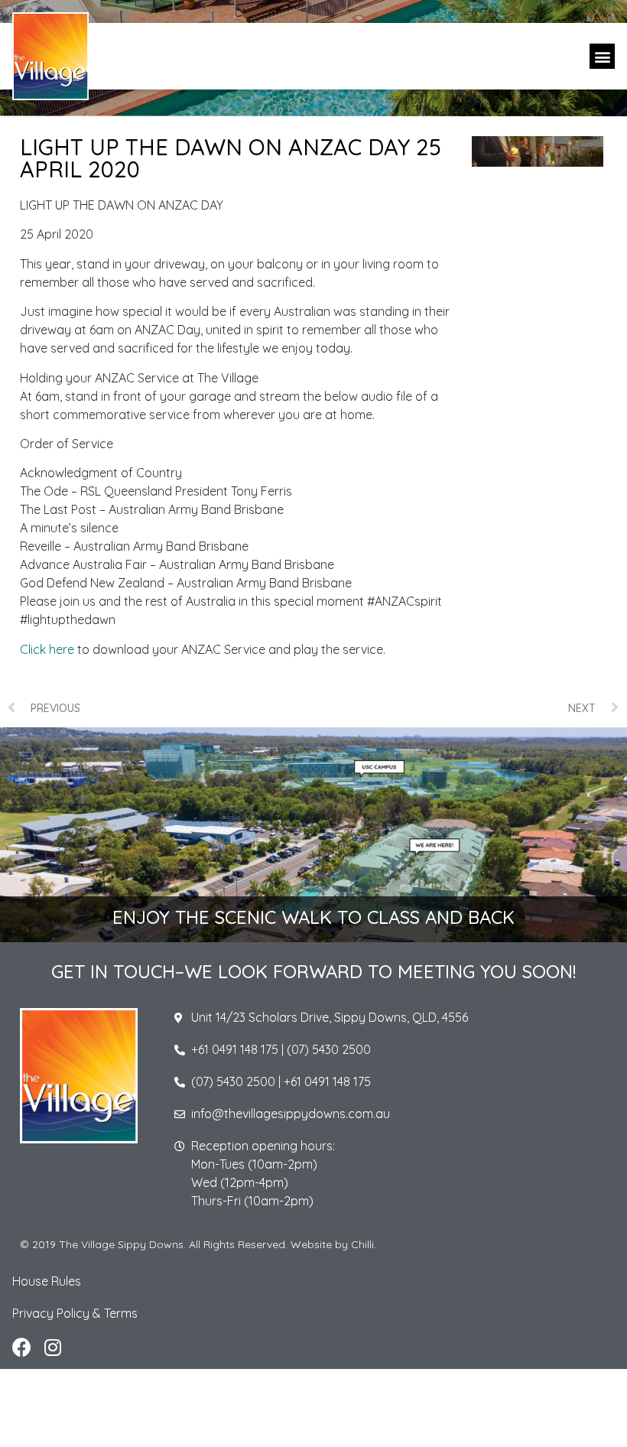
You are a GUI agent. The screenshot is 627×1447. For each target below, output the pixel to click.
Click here (47, 649)
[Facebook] (21, 1347)
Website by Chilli (332, 1244)
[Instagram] (52, 1347)
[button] (602, 56)
